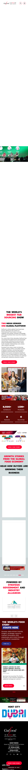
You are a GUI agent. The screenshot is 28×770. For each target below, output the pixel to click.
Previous (12, 616)
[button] (10, 693)
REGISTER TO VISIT (14, 767)
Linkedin (14, 754)
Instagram (10, 754)
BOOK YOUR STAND (9, 362)
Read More (8, 686)
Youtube (17, 754)
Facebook (7, 754)
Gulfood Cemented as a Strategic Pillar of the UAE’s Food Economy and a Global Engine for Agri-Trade (13, 668)
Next (16, 616)
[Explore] (24, 3)
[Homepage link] (10, 3)
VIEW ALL (6, 643)
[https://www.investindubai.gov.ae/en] (14, 714)
